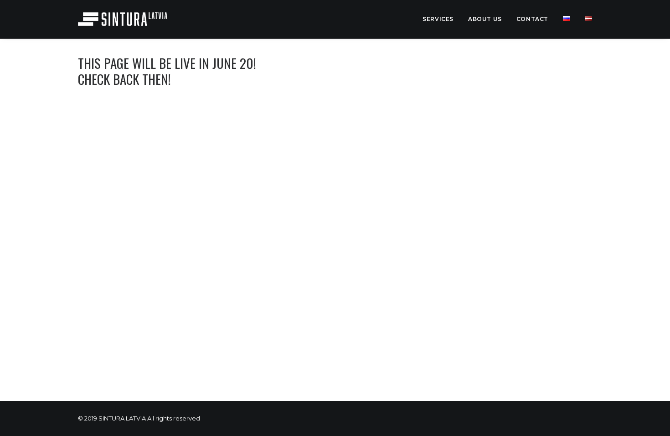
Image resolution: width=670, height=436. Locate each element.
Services (438, 19)
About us (485, 19)
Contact (532, 19)
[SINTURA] (122, 19)
